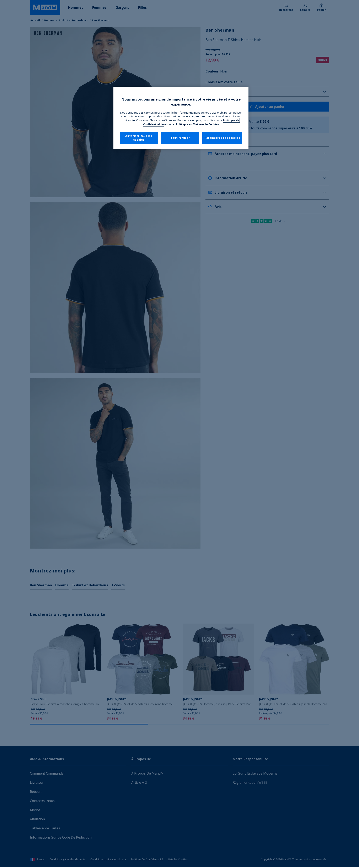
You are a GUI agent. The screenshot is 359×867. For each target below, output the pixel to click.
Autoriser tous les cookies (138, 137)
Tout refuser (180, 138)
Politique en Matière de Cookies (197, 124)
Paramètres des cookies (222, 138)
